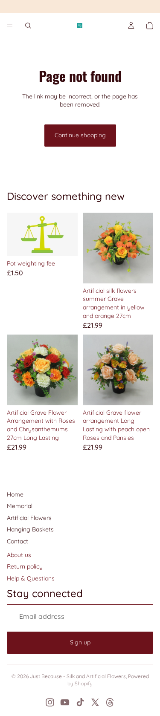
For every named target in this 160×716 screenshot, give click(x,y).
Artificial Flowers (29, 518)
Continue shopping (80, 135)
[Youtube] (65, 702)
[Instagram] (50, 702)
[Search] (28, 25)
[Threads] (110, 702)
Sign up (80, 642)
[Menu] (10, 25)
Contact (17, 541)
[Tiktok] (80, 702)
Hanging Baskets (30, 529)
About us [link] (19, 555)
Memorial (19, 506)
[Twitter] (95, 702)
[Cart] (149, 25)
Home (15, 494)
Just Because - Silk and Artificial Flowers (78, 676)
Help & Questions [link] (31, 578)
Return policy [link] (25, 566)
